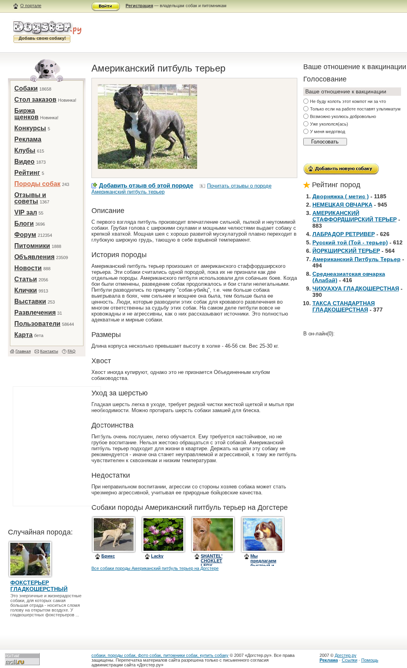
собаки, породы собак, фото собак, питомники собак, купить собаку (160, 655)
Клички (25, 290)
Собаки (26, 88)
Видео (24, 161)
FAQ (72, 351)
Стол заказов (35, 99)
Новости (28, 268)
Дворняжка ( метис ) (340, 196)
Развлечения (35, 312)
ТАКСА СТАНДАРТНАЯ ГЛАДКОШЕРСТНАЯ (343, 306)
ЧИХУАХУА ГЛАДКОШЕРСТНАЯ (355, 288)
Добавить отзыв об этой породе (146, 185)
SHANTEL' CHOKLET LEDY (212, 561)
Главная (23, 351)
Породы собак (37, 183)
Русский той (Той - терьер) (350, 242)
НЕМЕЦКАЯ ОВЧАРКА (342, 204)
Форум (25, 234)
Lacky (157, 556)
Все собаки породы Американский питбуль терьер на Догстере (155, 568)
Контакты (49, 351)
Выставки (30, 301)
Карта (23, 334)
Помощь (369, 660)
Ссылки (349, 660)
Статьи (25, 279)
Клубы (24, 150)
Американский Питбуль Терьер (356, 259)
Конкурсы (30, 128)
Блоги (24, 223)
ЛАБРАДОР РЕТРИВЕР (343, 234)
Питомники (32, 245)
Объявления (34, 257)
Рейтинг (27, 172)
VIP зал (25, 212)
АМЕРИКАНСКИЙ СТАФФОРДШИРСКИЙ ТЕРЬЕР (354, 216)
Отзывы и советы (30, 198)
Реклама (27, 139)
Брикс (108, 556)
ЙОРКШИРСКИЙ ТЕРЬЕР (346, 251)
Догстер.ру (346, 655)
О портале (30, 5)
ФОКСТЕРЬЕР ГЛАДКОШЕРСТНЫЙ (39, 585)
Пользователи (37, 323)
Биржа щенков (26, 113)
